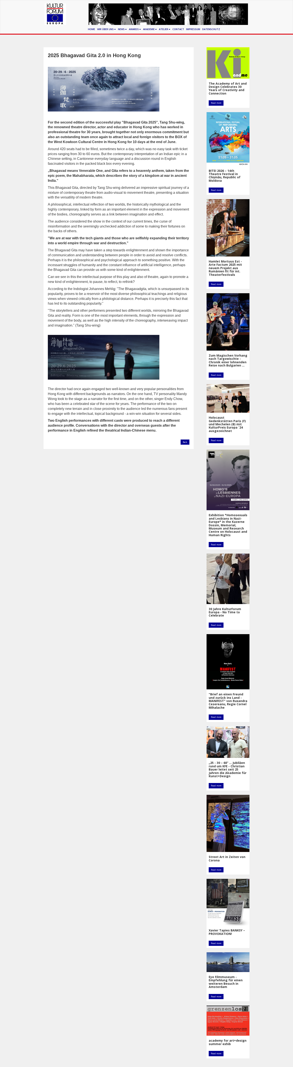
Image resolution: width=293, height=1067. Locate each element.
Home (91, 29)
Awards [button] (134, 29)
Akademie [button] (149, 29)
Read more (216, 102)
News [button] (121, 29)
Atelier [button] (163, 29)
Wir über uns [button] (105, 29)
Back (185, 442)
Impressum (193, 29)
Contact (178, 29)
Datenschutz (211, 29)
